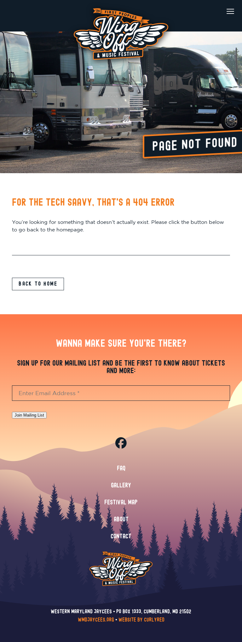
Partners (176, 156)
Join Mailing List (29, 415)
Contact (121, 536)
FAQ (121, 468)
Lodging (176, 127)
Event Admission (65, 98)
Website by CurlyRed (141, 619)
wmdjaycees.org (96, 619)
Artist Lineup (65, 143)
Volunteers (177, 171)
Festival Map (121, 502)
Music (65, 127)
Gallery (121, 485)
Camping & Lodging (176, 83)
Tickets (65, 83)
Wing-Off (65, 172)
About (121, 519)
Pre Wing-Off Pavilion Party (65, 187)
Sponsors (176, 186)
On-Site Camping (176, 98)
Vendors (176, 200)
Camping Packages (177, 113)
